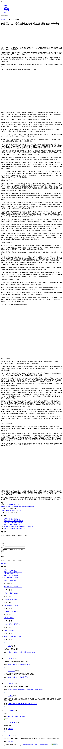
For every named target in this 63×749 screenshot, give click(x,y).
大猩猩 (11, 696)
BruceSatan (12, 671)
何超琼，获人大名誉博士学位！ (12, 624)
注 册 (5, 563)
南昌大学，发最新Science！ (11, 574)
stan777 (11, 658)
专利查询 (6, 10)
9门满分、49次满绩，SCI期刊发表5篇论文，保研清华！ (19, 526)
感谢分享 (11, 710)
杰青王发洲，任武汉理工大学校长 (13, 522)
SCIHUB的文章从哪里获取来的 (16, 716)
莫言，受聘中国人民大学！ (11, 577)
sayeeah (11, 735)
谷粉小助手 (12, 722)
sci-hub (5, 7)
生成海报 (16, 504)
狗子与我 (11, 683)
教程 (5, 12)
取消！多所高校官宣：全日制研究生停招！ (19, 664)
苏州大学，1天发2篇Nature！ (11, 611)
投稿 (2, 17)
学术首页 (6, 5)
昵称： (3, 543)
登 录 (2, 563)
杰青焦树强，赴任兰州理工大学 (12, 519)
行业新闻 (3, 19)
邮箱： (3, 545)
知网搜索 (6, 9)
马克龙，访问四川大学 (10, 570)
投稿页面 (10, 729)
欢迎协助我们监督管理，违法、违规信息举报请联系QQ (36, 745)
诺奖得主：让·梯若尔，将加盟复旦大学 (14, 528)
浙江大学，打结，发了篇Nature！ (13, 572)
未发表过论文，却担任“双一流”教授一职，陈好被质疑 (22, 704)
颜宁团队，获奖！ (9, 618)
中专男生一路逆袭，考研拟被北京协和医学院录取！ (22, 652)
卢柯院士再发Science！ (10, 630)
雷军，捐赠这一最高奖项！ (11, 575)
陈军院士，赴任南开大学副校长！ (13, 636)
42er (10, 646)
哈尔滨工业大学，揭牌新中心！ (12, 524)
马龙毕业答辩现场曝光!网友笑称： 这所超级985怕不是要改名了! (25, 689)
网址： (2, 547)
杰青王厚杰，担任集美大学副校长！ (13, 521)
